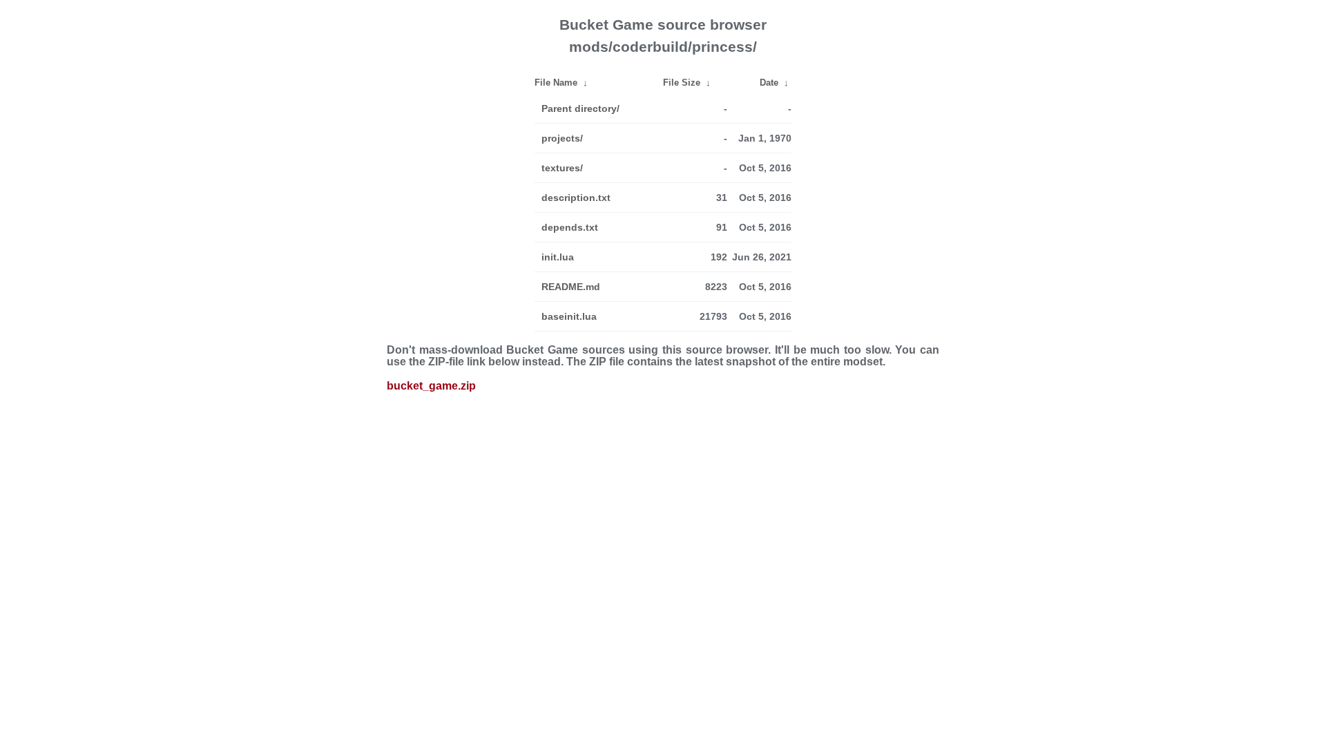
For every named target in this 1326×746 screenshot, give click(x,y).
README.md (570, 286)
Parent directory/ (580, 108)
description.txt (576, 197)
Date (769, 82)
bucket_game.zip (431, 386)
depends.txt (569, 227)
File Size (681, 82)
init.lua (557, 256)
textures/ (562, 167)
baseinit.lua (569, 316)
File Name (556, 82)
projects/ (562, 138)
